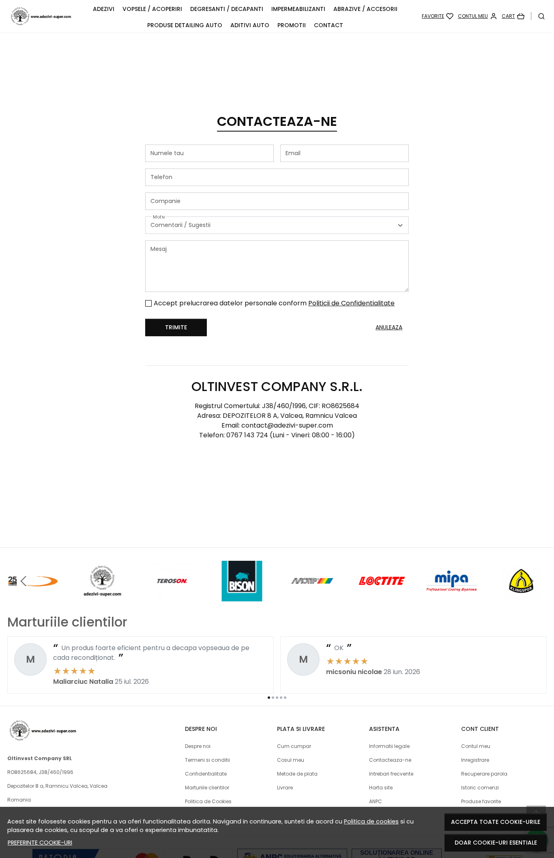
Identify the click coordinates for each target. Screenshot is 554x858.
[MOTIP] (312, 596)
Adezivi (103, 9)
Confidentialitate (206, 773)
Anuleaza (389, 327)
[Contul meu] (477, 16)
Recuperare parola (484, 773)
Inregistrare (475, 759)
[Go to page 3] (277, 697)
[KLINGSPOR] (521, 596)
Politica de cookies (371, 821)
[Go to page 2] (273, 697)
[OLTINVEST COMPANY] (102, 596)
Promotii (291, 25)
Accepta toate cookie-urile (495, 822)
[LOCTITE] (381, 596)
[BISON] (242, 596)
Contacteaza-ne (390, 759)
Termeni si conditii (207, 759)
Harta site (381, 787)
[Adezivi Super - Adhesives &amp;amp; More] (41, 16)
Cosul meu (290, 759)
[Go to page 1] (269, 697)
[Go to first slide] (530, 581)
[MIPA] (452, 596)
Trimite (176, 327)
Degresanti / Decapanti (226, 9)
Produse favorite (481, 801)
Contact (328, 25)
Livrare (285, 787)
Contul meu (475, 746)
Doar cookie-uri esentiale (496, 843)
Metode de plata (297, 773)
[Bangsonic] (32, 596)
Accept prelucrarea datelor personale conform (274, 303)
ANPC (375, 801)
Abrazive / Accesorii (365, 9)
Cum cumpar (294, 746)
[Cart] (513, 16)
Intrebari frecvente (391, 773)
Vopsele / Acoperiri (152, 9)
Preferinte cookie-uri (40, 843)
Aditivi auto (249, 25)
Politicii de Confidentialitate (351, 303)
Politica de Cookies (208, 801)
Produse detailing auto (184, 25)
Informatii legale (389, 746)
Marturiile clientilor (207, 787)
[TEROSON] (172, 596)
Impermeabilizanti (298, 9)
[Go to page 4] (281, 697)
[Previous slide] (23, 581)
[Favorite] (437, 16)
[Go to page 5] (285, 697)
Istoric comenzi (480, 787)
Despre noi (197, 746)
